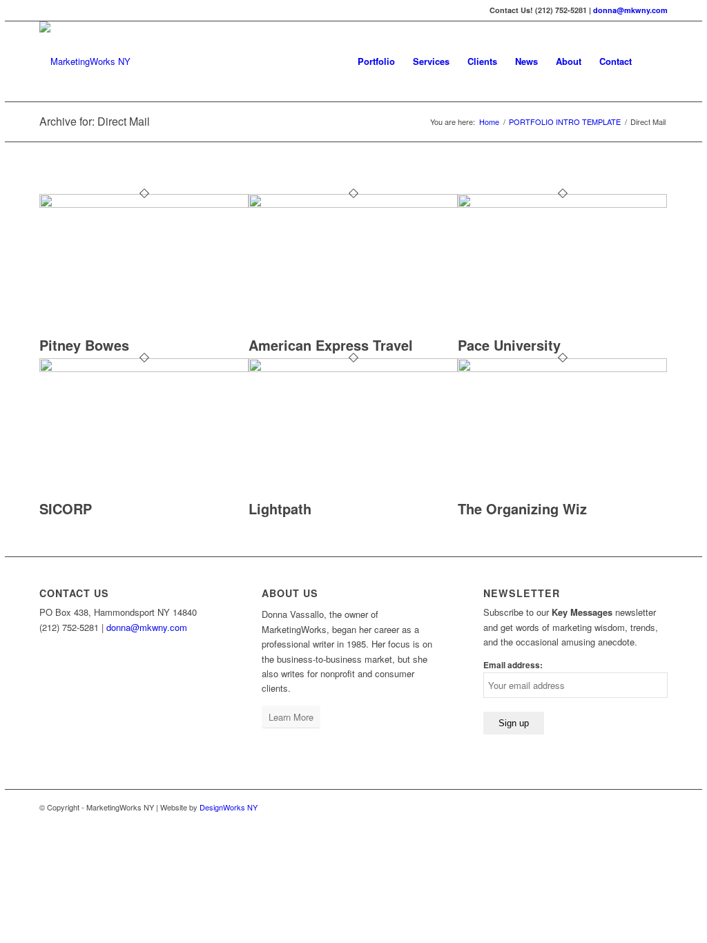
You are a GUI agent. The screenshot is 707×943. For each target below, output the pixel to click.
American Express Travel (331, 345)
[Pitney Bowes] (144, 204)
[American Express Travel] (353, 204)
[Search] (654, 61)
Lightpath (280, 508)
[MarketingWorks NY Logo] (84, 61)
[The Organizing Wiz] (562, 368)
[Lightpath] (353, 368)
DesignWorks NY (229, 807)
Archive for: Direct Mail (94, 121)
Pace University (509, 345)
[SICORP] (144, 368)
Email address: (513, 665)
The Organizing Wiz (522, 508)
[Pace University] (562, 204)
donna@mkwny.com (630, 10)
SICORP (65, 508)
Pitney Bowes (84, 345)
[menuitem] (376, 61)
